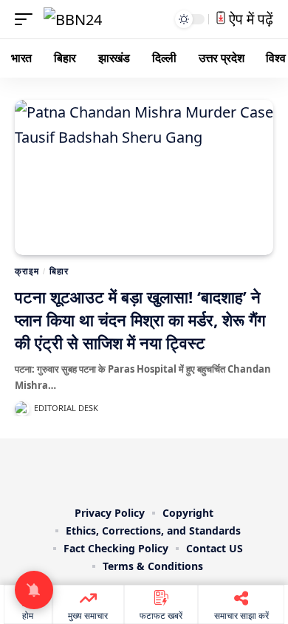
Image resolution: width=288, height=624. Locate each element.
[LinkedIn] (175, 469)
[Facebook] (92, 469)
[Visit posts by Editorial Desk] (22, 408)
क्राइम (26, 271)
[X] (113, 469)
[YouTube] (133, 469)
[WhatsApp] (195, 469)
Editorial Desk (66, 407)
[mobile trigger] (27, 19)
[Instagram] (154, 469)
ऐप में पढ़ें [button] (249, 19)
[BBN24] (73, 19)
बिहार (59, 271)
